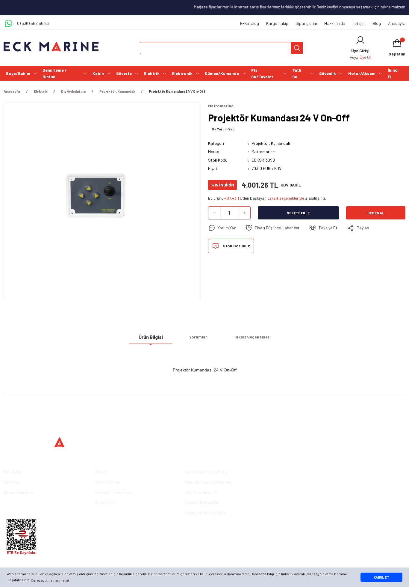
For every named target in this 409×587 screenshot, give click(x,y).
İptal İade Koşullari (202, 502)
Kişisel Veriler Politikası (206, 512)
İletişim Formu (107, 481)
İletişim (359, 23)
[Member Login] (360, 40)
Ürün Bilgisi (151, 337)
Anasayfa (396, 23)
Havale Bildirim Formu (114, 492)
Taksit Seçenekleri (252, 336)
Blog (377, 23)
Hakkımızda (334, 23)
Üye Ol (365, 57)
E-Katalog (249, 23)
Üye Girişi (12, 481)
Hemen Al (375, 213)
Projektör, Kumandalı (271, 143)
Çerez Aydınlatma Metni (206, 471)
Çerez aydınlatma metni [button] (50, 580)
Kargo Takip (277, 23)
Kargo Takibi (106, 502)
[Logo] (51, 47)
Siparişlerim (306, 23)
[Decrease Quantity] (214, 213)
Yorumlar (198, 336)
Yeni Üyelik (13, 471)
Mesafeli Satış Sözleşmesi (208, 481)
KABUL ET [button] (381, 577)
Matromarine (263, 151)
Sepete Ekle (298, 213)
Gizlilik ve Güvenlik (201, 492)
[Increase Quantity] (244, 213)
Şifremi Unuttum (18, 492)
